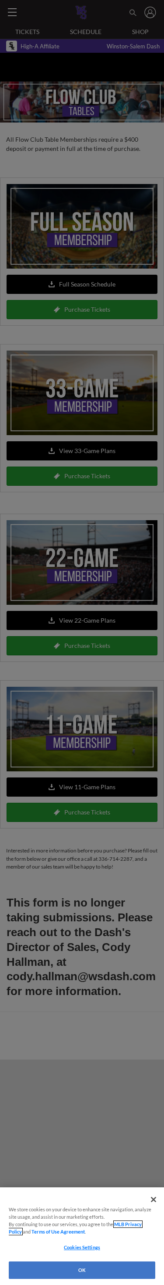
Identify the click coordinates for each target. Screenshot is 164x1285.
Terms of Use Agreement (58, 1231)
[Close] (153, 1199)
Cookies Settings (82, 1247)
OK (82, 1270)
